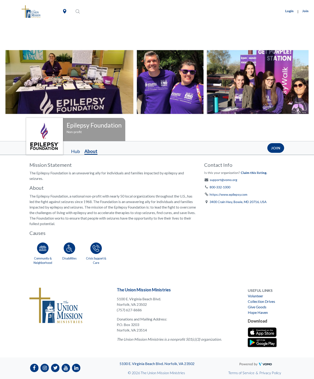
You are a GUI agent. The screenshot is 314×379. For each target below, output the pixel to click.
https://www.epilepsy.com (228, 194)
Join (305, 11)
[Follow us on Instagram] (45, 367)
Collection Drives (261, 301)
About (90, 151)
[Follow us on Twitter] (55, 367)
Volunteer (255, 296)
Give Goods (257, 307)
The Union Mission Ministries (144, 290)
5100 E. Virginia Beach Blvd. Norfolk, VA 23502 (157, 363)
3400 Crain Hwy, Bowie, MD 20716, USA (238, 202)
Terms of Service (241, 373)
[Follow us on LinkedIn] (76, 367)
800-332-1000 (220, 187)
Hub (75, 151)
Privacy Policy (270, 373)
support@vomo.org (223, 180)
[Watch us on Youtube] (66, 367)
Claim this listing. (254, 173)
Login (289, 11)
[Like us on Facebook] (34, 367)
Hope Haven (258, 312)
